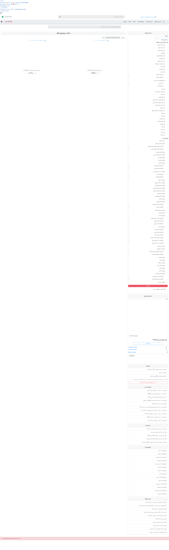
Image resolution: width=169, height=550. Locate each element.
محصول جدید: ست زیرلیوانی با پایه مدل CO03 (157, 417)
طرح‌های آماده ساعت (162, 450)
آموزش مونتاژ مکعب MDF (161, 519)
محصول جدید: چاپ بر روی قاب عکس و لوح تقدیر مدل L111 (154, 410)
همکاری (125, 21)
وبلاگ (129, 21)
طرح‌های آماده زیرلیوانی (162, 487)
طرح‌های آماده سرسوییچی (161, 484)
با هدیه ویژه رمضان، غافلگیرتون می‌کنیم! (158, 376)
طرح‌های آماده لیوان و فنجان (161, 490)
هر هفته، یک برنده (163, 373)
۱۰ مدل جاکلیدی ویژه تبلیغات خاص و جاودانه (157, 397)
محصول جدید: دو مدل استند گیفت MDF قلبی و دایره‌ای (155, 400)
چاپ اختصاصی (149, 21)
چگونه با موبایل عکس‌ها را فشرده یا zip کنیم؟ (157, 515)
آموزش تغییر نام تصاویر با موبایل (160, 522)
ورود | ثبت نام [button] (8, 16)
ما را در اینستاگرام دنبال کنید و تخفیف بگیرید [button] (148, 382)
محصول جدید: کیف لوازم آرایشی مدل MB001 (157, 394)
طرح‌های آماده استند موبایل (161, 464)
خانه (163, 21)
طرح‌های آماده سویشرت (162, 460)
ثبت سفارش (148, 343)
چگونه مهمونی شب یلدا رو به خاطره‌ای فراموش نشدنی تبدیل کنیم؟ (153, 505)
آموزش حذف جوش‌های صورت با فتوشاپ (158, 529)
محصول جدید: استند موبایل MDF (159, 404)
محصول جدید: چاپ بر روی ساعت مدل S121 (157, 420)
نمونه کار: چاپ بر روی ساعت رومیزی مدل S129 (157, 429)
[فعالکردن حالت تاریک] (2, 21)
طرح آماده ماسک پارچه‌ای (161, 457)
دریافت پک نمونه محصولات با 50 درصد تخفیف (157, 369)
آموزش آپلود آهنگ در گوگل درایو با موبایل (158, 532)
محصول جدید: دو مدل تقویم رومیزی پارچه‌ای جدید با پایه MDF (153, 407)
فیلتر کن (148, 286)
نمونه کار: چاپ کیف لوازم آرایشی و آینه (159, 432)
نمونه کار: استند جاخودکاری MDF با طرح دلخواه (157, 439)
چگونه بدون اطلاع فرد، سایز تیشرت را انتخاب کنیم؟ (156, 502)
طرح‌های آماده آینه (163, 474)
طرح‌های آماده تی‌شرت (162, 454)
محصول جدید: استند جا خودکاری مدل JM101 (157, 390)
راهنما (134, 21)
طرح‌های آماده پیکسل (162, 467)
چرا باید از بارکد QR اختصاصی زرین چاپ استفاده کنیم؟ (155, 512)
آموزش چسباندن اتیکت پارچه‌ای (160, 525)
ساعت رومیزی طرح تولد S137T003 (94, 70)
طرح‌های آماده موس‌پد (162, 494)
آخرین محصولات (157, 21)
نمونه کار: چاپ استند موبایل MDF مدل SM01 (157, 435)
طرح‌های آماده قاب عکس (161, 477)
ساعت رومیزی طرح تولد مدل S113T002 (32, 70)
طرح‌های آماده (141, 21)
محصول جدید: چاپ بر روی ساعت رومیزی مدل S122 (156, 414)
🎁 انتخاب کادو (8, 21)
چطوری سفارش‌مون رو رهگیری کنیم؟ (159, 509)
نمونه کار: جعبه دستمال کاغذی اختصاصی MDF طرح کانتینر (154, 442)
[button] (2, 16)
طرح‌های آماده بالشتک (162, 470)
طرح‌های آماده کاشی (162, 480)
